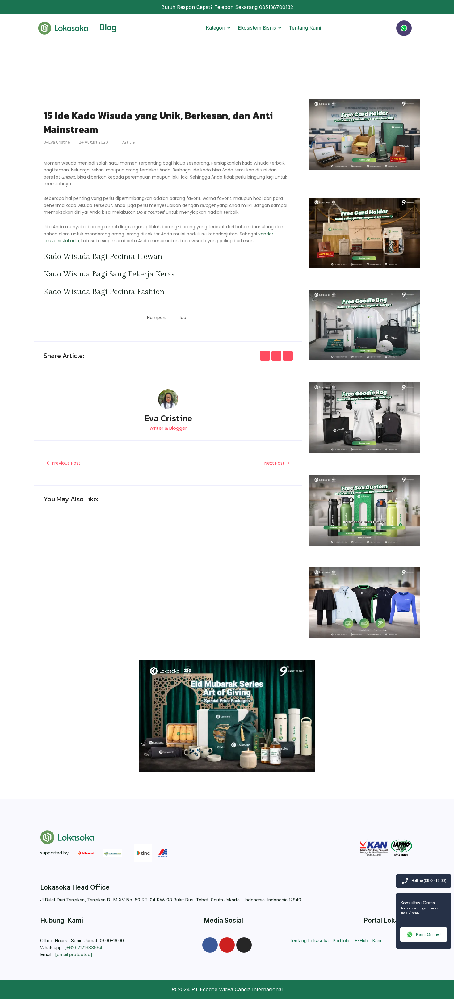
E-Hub (361, 940)
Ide (183, 317)
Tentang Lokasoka (309, 940)
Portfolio (341, 940)
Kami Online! (428, 934)
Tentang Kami (305, 28)
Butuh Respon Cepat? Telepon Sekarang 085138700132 (227, 7)
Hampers (156, 317)
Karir (377, 940)
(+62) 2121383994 (83, 948)
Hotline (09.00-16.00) (428, 881)
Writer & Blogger (168, 428)
